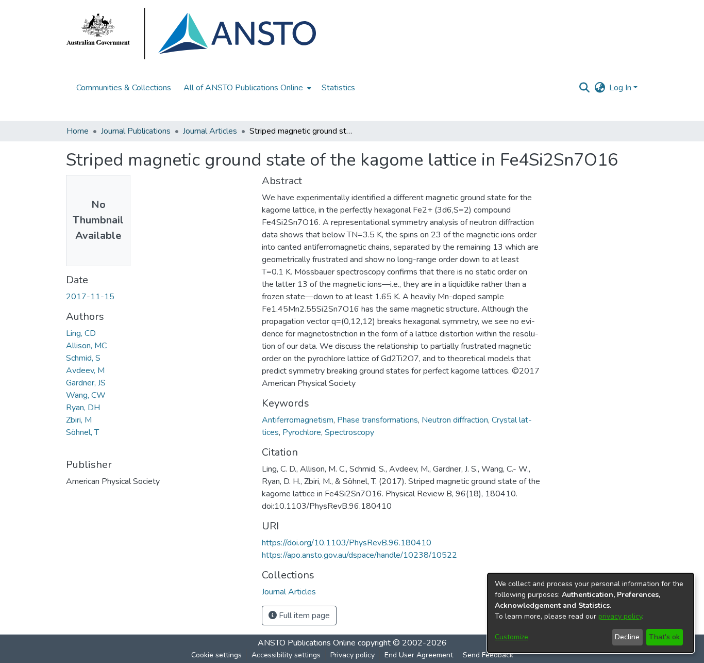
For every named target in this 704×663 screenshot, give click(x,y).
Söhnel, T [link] (82, 432)
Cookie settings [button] (216, 655)
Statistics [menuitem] (338, 87)
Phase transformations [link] (377, 420)
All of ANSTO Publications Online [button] (243, 87)
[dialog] (591, 613)
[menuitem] (246, 87)
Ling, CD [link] (81, 333)
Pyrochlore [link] (301, 432)
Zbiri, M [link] (79, 420)
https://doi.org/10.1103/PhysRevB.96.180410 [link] (346, 542)
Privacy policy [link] (352, 655)
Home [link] (77, 131)
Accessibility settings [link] (286, 655)
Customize (511, 637)
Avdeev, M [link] (85, 370)
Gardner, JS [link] (86, 383)
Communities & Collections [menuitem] (123, 87)
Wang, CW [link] (86, 395)
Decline (627, 637)
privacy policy (620, 616)
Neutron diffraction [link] (455, 420)
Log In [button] (621, 87)
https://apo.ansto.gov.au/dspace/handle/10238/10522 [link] (359, 555)
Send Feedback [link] (488, 655)
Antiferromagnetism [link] (297, 420)
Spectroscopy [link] (349, 432)
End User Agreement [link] (418, 655)
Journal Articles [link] (210, 131)
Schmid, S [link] (83, 358)
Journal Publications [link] (136, 131)
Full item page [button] (303, 615)
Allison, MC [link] (86, 345)
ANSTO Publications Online (307, 643)
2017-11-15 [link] (90, 296)
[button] (584, 88)
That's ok (664, 637)
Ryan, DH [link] (83, 407)
